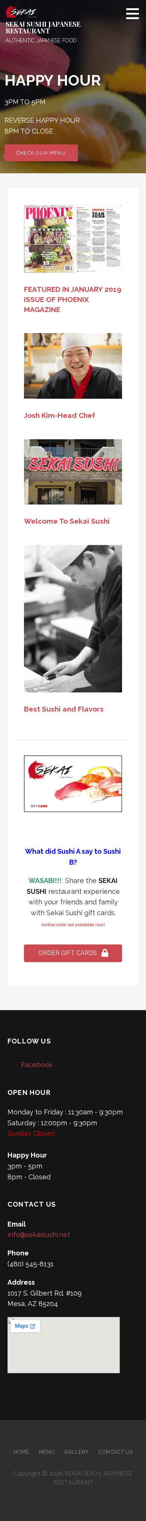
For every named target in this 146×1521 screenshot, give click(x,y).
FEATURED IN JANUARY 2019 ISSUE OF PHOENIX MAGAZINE (72, 299)
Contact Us (115, 1452)
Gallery (76, 1452)
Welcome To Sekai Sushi (67, 521)
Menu (47, 1452)
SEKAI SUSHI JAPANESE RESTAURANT (43, 27)
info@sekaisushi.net (38, 1235)
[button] (73, 953)
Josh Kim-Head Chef (59, 415)
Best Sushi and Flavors (64, 709)
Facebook (37, 1065)
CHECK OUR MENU (41, 153)
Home (21, 1452)
